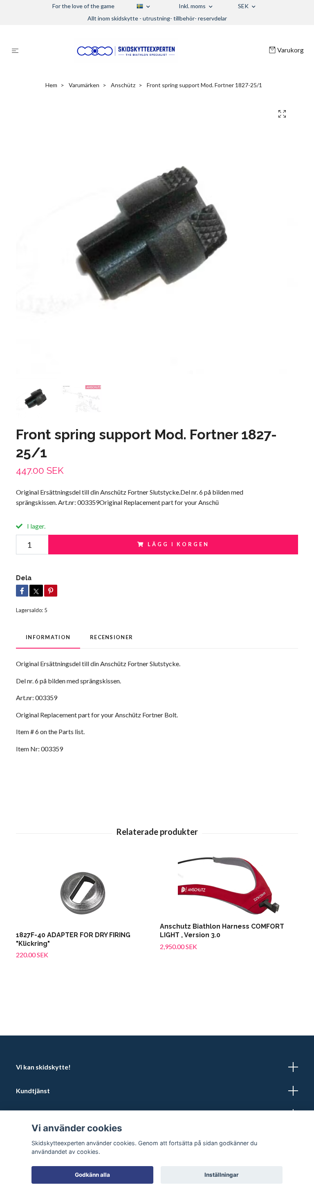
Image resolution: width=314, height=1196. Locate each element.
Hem (51, 84)
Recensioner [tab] (111, 637)
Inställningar (221, 1174)
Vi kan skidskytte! (43, 1067)
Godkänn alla (92, 1174)
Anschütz (123, 84)
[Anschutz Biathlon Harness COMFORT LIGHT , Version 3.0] (229, 886)
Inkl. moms (193, 5)
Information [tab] (48, 637)
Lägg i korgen (178, 544)
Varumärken (84, 84)
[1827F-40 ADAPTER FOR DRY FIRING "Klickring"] (85, 890)
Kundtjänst (33, 1090)
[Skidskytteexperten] (145, 50)
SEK (244, 5)
